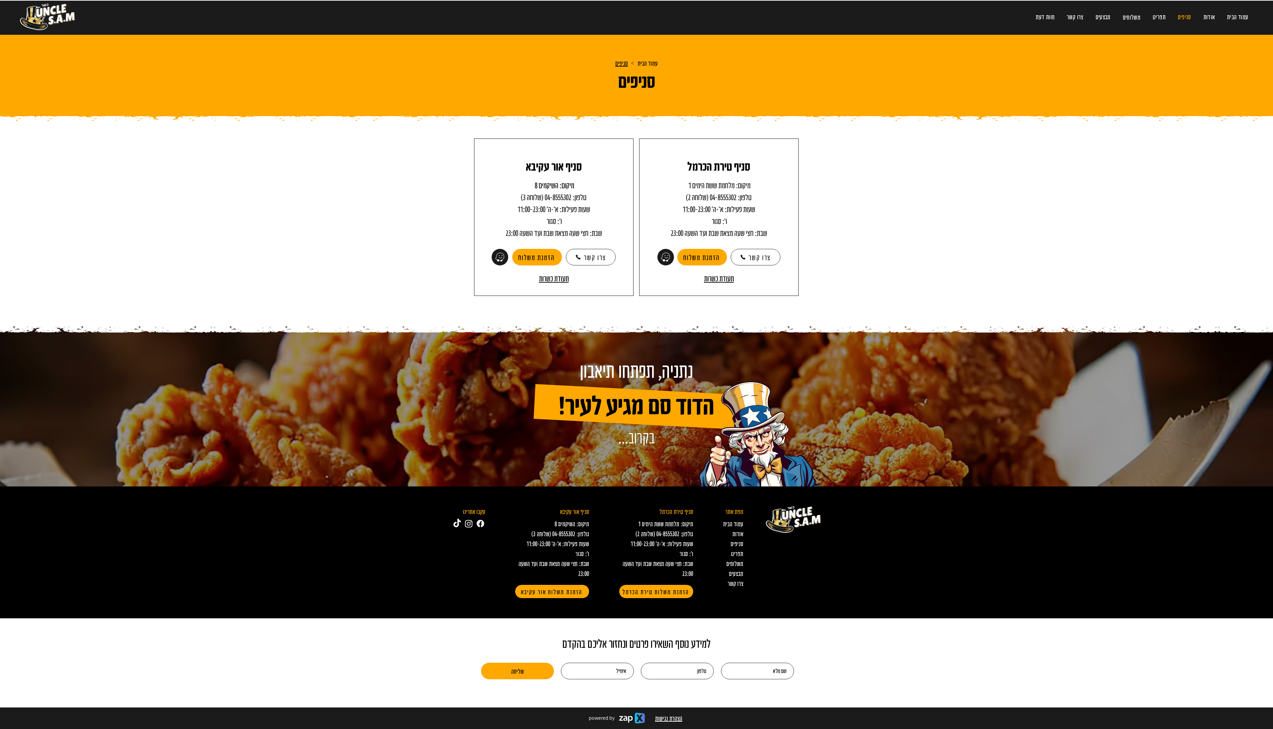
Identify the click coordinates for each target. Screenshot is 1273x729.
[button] (1131, 17)
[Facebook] (480, 524)
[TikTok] (457, 524)
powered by (602, 717)
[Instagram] (469, 524)
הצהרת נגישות (668, 718)
